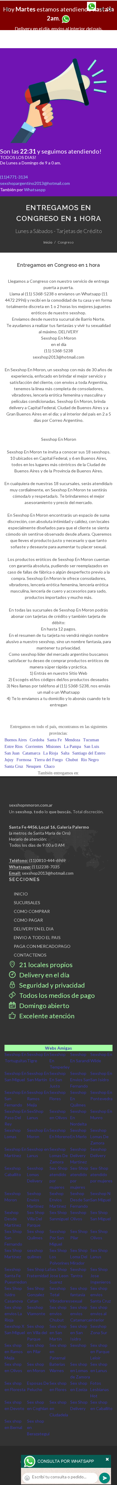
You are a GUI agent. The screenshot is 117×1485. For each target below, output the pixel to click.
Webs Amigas (58, 1048)
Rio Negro (90, 760)
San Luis (91, 746)
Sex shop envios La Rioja (13, 1313)
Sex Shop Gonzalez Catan (35, 1294)
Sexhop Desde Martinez (12, 1219)
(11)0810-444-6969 (47, 860)
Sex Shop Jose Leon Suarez (59, 1275)
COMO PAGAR (28, 920)
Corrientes (34, 746)
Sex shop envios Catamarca (80, 1313)
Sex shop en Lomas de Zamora (80, 1370)
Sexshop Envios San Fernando (80, 1079)
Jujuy (9, 760)
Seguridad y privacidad (51, 985)
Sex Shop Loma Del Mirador (79, 1257)
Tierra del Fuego (48, 760)
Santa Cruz (13, 766)
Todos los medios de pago (56, 995)
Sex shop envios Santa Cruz (100, 1294)
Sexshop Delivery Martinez (78, 1155)
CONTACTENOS (30, 954)
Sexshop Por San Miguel (58, 1238)
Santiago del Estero (88, 753)
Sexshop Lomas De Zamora (99, 1136)
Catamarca (31, 753)
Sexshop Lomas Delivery (35, 1174)
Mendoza (72, 740)
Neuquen (33, 766)
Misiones (53, 746)
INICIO (21, 893)
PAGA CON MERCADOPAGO (42, 946)
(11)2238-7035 (46, 866)
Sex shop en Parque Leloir (100, 1351)
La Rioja (50, 753)
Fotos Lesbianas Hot (99, 1389)
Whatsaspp (35, 189)
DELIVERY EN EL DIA (34, 928)
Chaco (49, 766)
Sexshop (78, 1345)
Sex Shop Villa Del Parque (35, 1219)
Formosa (23, 760)
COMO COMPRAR (32, 911)
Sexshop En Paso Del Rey (15, 1117)
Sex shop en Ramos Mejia (13, 1351)
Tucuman (91, 740)
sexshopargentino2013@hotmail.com (35, 183)
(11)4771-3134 (14, 176)
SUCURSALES (27, 902)
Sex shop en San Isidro (78, 1332)
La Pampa (72, 746)
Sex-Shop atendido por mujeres (101, 1174)
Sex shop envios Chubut (58, 1313)
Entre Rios (13, 746)
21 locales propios (45, 964)
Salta (65, 753)
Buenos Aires (15, 740)
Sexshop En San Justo (58, 1079)
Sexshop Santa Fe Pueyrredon (15, 1275)
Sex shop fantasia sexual (78, 1294)
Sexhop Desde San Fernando (80, 1200)
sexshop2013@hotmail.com (48, 873)
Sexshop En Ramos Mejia (38, 1098)
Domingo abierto (43, 1005)
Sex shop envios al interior (98, 1313)
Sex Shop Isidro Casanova (13, 1294)
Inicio (48, 242)
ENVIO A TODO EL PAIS (37, 937)
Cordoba (37, 740)
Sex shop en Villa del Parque (37, 1332)
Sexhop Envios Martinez (35, 1200)
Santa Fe (54, 740)
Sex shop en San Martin (58, 1332)
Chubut (72, 760)
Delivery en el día (43, 975)
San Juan (12, 753)
